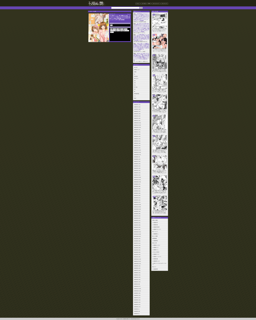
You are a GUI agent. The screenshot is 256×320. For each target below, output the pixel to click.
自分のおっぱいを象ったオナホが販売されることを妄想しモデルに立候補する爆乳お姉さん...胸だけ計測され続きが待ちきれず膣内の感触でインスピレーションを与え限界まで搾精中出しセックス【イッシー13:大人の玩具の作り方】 (141, 57)
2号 (111, 25)
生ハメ (112, 32)
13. (134, 74)
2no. (135, 84)
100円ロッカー (137, 69)
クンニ (114, 29)
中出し (118, 30)
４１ (135, 95)
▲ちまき (136, 67)
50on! (135, 98)
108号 (135, 71)
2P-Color (135, 87)
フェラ (125, 29)
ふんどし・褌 (113, 30)
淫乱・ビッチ (126, 30)
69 (111, 29)
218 (134, 82)
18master (136, 76)
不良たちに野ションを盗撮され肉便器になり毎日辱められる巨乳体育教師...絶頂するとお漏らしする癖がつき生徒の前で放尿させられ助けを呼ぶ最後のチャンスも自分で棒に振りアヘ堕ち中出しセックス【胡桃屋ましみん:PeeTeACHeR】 (141, 47)
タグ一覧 (143, 3)
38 (134, 91)
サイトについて (156, 3)
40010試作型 (136, 93)
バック (122, 29)
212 (134, 80)
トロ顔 (118, 29)
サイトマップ (164, 3)
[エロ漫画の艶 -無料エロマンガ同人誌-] (97, 1)
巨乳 (121, 30)
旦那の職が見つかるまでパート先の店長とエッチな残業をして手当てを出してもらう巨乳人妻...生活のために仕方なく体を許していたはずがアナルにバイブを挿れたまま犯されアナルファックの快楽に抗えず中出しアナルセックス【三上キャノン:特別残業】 (141, 17)
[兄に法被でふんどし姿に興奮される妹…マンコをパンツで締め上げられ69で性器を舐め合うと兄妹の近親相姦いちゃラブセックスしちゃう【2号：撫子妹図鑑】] (98, 27)
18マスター (136, 78)
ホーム (138, 3)
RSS (149, 3)
